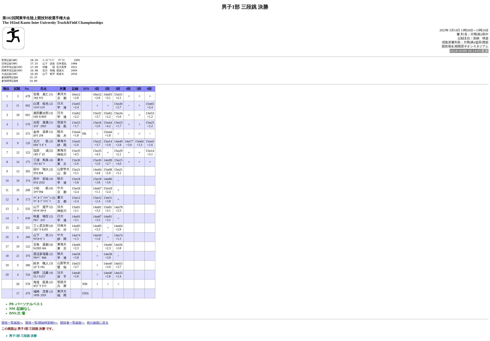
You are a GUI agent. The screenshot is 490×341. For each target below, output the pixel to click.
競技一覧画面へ (12, 322)
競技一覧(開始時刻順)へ (41, 322)
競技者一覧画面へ (72, 322)
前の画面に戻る (97, 322)
